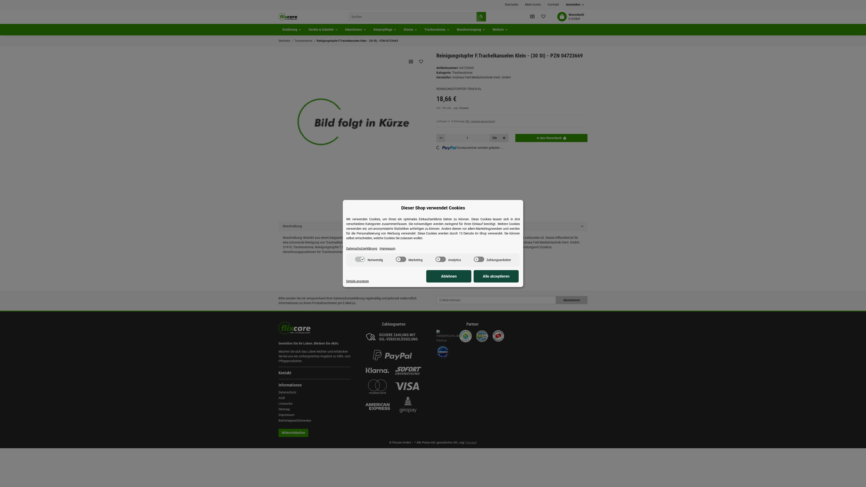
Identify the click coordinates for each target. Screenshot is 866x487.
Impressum (387, 248)
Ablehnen (449, 276)
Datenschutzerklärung (361, 248)
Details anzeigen (357, 281)
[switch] (360, 259)
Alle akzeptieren (496, 276)
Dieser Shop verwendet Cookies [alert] (433, 208)
